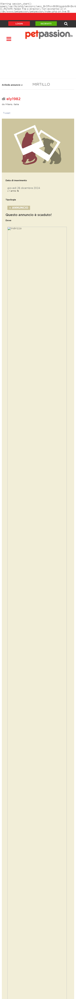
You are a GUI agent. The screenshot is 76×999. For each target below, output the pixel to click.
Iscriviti (46, 24)
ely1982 (13, 99)
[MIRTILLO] (38, 145)
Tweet (6, 113)
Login (19, 24)
